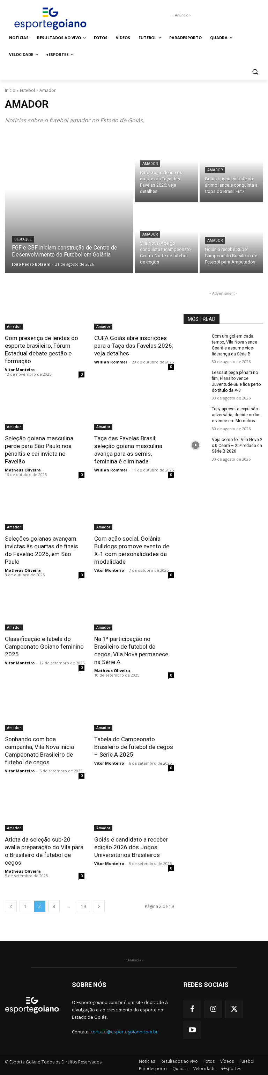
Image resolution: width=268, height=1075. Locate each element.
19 (83, 906)
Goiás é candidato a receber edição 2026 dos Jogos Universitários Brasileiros (131, 847)
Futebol (27, 90)
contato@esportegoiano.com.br (124, 1032)
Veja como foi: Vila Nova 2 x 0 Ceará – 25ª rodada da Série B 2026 (237, 445)
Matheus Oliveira (23, 469)
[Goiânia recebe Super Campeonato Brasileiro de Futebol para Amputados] (231, 238)
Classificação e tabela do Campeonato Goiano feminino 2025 (44, 646)
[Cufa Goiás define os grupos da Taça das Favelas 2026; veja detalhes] (166, 167)
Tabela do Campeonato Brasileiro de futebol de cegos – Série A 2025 (133, 747)
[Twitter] (234, 1009)
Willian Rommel (110, 362)
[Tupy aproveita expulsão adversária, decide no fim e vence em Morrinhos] (195, 414)
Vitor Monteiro (20, 369)
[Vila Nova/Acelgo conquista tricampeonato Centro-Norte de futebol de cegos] (166, 238)
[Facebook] (192, 1009)
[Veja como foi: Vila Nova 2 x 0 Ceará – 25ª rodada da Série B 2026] (195, 445)
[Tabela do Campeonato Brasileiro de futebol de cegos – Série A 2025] (134, 711)
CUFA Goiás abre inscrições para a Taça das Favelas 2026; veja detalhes (133, 345)
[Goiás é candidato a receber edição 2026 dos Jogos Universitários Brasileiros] (134, 811)
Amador (150, 164)
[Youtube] (192, 1030)
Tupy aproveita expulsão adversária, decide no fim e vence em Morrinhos (236, 414)
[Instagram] (213, 1009)
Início (10, 90)
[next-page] (99, 906)
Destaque (23, 239)
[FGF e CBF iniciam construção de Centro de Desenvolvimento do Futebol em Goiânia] (69, 203)
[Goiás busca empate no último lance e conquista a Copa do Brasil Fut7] (231, 167)
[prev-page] (11, 906)
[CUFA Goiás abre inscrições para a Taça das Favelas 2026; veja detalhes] (134, 310)
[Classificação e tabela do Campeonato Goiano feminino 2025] (44, 610)
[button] (255, 71)
